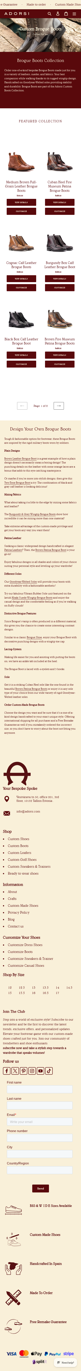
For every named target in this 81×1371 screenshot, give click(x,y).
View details (21, 202)
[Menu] (74, 14)
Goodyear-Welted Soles (23, 581)
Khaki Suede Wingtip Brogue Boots (32, 597)
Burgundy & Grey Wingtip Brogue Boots (32, 514)
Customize (21, 211)
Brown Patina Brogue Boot (50, 549)
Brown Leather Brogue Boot (20, 458)
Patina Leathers (13, 549)
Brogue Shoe (34, 637)
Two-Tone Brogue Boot (17, 482)
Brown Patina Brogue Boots (31, 688)
